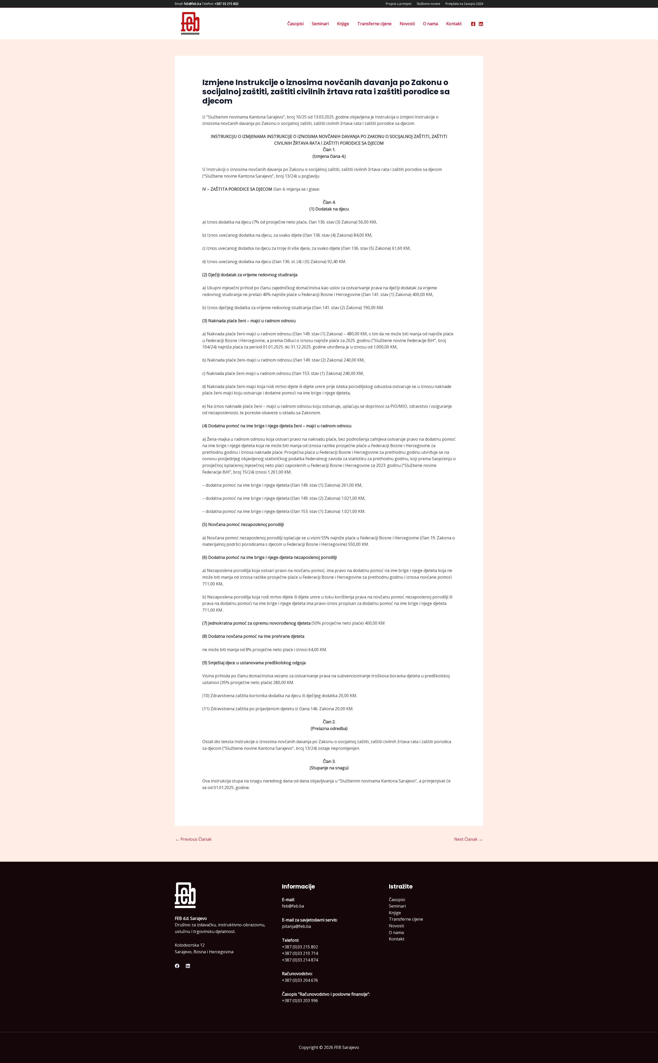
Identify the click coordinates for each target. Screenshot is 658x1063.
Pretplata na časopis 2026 (464, 4)
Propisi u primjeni (399, 4)
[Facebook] (473, 24)
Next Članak (468, 839)
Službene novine (428, 4)
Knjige (343, 23)
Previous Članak (193, 839)
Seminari (320, 23)
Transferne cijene (374, 23)
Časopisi (295, 23)
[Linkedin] (481, 24)
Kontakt (454, 23)
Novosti (407, 23)
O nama (430, 23)
